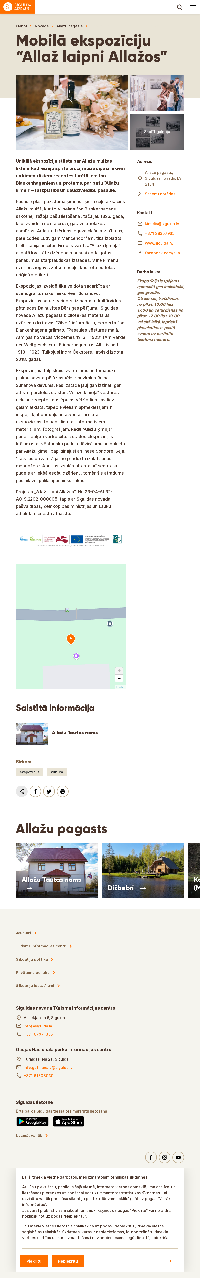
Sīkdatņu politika (32, 959)
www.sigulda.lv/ (159, 243)
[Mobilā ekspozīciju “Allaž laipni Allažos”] (71, 640)
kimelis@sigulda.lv (162, 223)
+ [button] (119, 671)
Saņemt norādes (160, 193)
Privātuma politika (33, 972)
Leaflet (120, 687)
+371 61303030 (39, 1075)
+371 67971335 (38, 1034)
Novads (42, 26)
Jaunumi (23, 933)
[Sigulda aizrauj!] (93, 7)
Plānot (21, 26)
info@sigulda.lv (38, 1026)
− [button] (119, 678)
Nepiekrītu (68, 1261)
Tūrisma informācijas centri (41, 946)
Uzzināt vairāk (29, 1135)
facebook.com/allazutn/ (164, 253)
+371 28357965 (160, 233)
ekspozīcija (29, 772)
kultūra (57, 772)
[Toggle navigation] (193, 7)
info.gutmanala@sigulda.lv (48, 1067)
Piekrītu (34, 1261)
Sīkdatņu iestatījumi (35, 985)
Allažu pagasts (69, 26)
